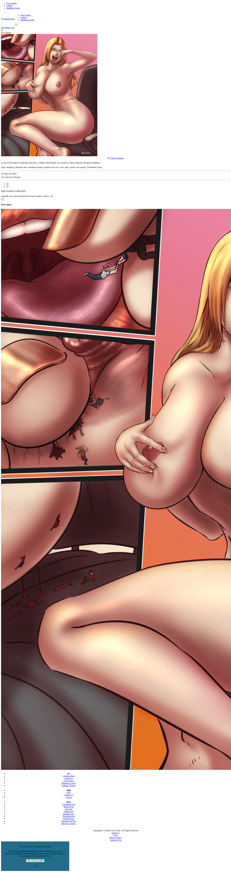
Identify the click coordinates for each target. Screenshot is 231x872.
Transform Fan (68, 816)
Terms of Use (115, 840)
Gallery (9, 6)
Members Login (13, 8)
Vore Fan (68, 809)
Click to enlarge (117, 158)
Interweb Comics (68, 823)
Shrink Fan (68, 811)
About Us (68, 778)
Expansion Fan (68, 804)
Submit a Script (68, 786)
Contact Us (68, 795)
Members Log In (68, 783)
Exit (35, 866)
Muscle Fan (69, 807)
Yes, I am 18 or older (35, 861)
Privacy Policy (115, 838)
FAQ (68, 792)
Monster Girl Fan (68, 821)
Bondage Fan (68, 814)
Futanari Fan (68, 819)
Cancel (69, 797)
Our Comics (11, 3)
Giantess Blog (69, 776)
